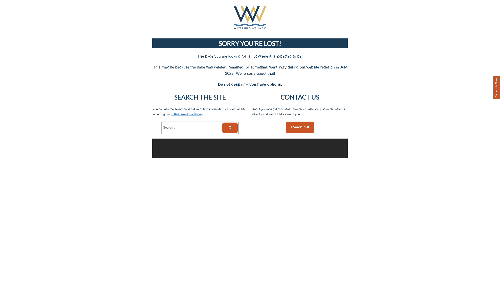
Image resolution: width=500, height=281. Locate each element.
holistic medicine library (187, 114)
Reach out (300, 127)
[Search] (230, 128)
